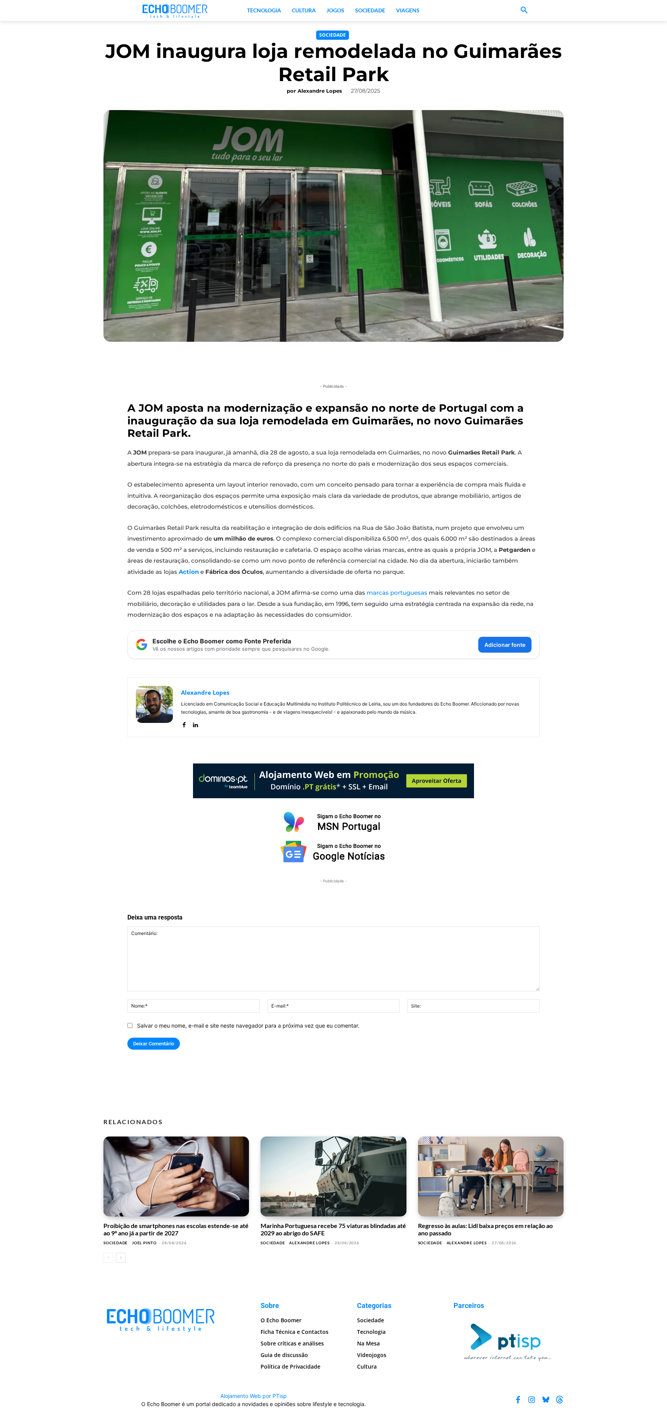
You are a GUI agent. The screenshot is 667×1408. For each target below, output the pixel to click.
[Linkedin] (195, 723)
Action (189, 571)
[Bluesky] (546, 1400)
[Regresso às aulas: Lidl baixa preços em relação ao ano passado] (491, 1177)
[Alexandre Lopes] (154, 707)
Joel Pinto (144, 1242)
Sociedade (332, 35)
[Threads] (560, 1400)
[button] (524, 10)
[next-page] (120, 1258)
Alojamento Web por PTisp (253, 1396)
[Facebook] (184, 723)
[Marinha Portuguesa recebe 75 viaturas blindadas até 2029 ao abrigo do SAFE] (333, 1177)
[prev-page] (108, 1258)
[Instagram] (532, 1400)
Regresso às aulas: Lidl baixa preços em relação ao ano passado (485, 1229)
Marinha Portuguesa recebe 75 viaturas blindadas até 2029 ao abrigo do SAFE (333, 1229)
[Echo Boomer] (175, 10)
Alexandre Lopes (320, 91)
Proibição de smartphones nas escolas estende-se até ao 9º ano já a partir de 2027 (176, 1229)
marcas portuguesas (397, 592)
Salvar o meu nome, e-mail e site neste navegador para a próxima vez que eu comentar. (248, 1025)
